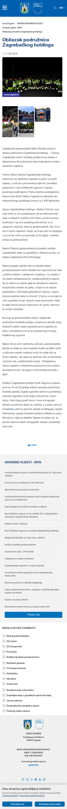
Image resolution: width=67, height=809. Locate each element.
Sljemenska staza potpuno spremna (22, 489)
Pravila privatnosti (10, 795)
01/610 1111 (33, 765)
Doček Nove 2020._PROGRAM (19, 551)
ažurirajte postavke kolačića (32, 795)
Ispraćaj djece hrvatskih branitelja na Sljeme (26, 506)
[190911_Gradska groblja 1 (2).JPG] (26, 129)
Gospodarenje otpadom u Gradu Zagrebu (24, 565)
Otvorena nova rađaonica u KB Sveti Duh (24, 482)
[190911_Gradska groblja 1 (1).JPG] (10, 129)
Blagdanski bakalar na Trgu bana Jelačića (25, 537)
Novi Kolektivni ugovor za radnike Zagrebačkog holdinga (32, 530)
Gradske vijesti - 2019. (12, 28)
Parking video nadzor (18, 711)
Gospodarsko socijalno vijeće (22, 705)
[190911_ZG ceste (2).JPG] (42, 113)
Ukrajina (11, 678)
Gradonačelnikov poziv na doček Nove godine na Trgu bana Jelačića (33, 474)
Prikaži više (33, 614)
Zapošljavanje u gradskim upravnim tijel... (29, 695)
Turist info (12, 684)
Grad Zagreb (8, 23)
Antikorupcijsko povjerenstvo (22, 657)
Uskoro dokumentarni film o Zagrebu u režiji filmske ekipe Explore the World (32, 591)
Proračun (11, 651)
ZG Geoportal (14, 646)
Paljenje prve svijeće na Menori (19, 558)
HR (61, 8)
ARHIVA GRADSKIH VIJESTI (30, 23)
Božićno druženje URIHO (16, 599)
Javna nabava (14, 700)
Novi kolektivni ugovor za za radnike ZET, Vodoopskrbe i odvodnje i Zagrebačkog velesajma (31, 515)
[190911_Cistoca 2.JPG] (10, 113)
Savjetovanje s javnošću (20, 690)
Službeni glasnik (15, 663)
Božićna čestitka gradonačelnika (20, 544)
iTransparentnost (16, 668)
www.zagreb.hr (11, 94)
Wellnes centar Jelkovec (16, 523)
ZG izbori (11, 641)
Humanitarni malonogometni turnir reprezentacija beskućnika (29, 574)
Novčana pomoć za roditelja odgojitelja (23, 582)
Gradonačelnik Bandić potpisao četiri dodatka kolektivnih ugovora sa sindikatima (32, 498)
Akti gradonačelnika (17, 636)
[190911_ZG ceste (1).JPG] (26, 113)
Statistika (11, 673)
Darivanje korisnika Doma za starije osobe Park (27, 606)
